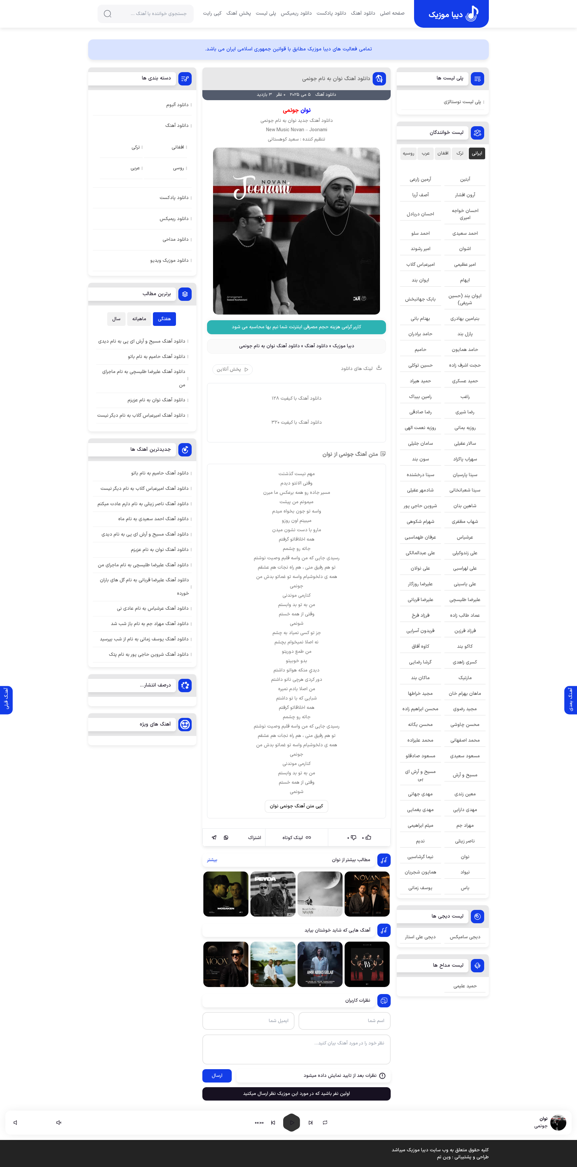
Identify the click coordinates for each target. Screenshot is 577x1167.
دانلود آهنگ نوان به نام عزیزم (160, 549)
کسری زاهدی (465, 662)
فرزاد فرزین (465, 630)
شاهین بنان (464, 506)
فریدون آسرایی (420, 630)
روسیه (408, 153)
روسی (178, 168)
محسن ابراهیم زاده (420, 709)
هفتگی (164, 319)
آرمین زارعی (420, 179)
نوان (292, 120)
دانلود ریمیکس (296, 13)
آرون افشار (465, 195)
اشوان (465, 248)
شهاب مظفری (465, 521)
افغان (442, 153)
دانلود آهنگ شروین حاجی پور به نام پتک (149, 654)
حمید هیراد (420, 381)
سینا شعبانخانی (464, 490)
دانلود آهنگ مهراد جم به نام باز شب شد (150, 623)
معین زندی (465, 794)
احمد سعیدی (465, 233)
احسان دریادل (420, 214)
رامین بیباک (420, 396)
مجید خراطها (420, 693)
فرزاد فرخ (420, 615)
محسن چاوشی (464, 724)
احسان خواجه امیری (465, 214)
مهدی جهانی (420, 794)
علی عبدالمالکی (420, 553)
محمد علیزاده (420, 740)
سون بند (420, 459)
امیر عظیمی (465, 264)
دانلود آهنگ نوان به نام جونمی (336, 79)
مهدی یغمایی (420, 809)
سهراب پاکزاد (465, 459)
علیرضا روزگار (420, 584)
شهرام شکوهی (420, 521)
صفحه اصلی (392, 13)
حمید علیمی (465, 986)
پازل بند (465, 334)
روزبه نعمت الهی (420, 427)
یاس (465, 888)
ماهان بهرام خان (465, 693)
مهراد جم (465, 825)
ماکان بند (420, 678)
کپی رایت (212, 13)
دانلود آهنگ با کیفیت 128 (297, 398)
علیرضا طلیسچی (464, 599)
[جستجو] (107, 13)
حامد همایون (465, 349)
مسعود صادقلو (420, 756)
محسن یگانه (420, 724)
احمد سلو (420, 233)
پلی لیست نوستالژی (462, 102)
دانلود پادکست (331, 13)
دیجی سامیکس (465, 937)
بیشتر (212, 859)
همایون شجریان (420, 872)
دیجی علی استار (420, 937)
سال (116, 319)
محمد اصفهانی (465, 740)
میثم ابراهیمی (420, 825)
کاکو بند (465, 646)
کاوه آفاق (420, 646)
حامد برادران (420, 334)
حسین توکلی (420, 365)
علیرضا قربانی (420, 599)
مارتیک (465, 678)
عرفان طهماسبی (420, 537)
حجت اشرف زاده (465, 365)
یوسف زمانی (420, 888)
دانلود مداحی (176, 239)
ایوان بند (420, 280)
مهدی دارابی (465, 809)
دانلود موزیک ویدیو (169, 260)
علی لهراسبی (465, 568)
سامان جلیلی (420, 443)
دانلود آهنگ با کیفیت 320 (296, 422)
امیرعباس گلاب (420, 264)
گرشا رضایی (420, 662)
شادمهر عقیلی (420, 490)
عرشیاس (465, 537)
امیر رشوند (420, 248)
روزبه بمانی (465, 427)
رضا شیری (464, 412)
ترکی (136, 147)
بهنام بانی (420, 318)
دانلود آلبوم (177, 105)
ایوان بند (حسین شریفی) (465, 300)
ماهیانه (139, 319)
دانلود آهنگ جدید (315, 120)
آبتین (465, 179)
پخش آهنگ (238, 13)
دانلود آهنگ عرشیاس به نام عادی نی (153, 608)
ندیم (420, 841)
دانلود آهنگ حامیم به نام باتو (160, 473)
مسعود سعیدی (465, 756)
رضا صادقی (420, 412)
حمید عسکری (465, 381)
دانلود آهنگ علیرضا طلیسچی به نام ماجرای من (143, 565)
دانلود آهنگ (363, 13)
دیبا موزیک (343, 346)
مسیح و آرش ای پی (420, 775)
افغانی (178, 147)
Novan (297, 130)
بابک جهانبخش (420, 299)
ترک (459, 153)
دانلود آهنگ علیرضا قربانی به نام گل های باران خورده (144, 587)
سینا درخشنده (420, 474)
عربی (135, 168)
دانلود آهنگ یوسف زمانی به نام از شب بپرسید (144, 639)
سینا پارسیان (465, 474)
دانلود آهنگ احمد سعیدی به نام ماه (153, 519)
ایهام (465, 280)
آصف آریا (420, 195)
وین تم (444, 1157)
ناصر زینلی (465, 841)
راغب (465, 396)
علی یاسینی (465, 584)
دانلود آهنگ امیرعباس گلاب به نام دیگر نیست (145, 488)
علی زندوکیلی (464, 553)
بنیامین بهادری (464, 318)
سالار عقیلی (465, 443)
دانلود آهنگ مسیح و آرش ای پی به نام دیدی (145, 534)
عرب (426, 153)
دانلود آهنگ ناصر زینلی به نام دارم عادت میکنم (143, 504)
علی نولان (420, 568)
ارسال (217, 1075)
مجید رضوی (465, 709)
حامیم (420, 349)
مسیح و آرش (465, 775)
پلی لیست (266, 13)
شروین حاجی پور (420, 506)
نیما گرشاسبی (420, 856)
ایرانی (477, 153)
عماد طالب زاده (465, 615)
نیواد (465, 872)
